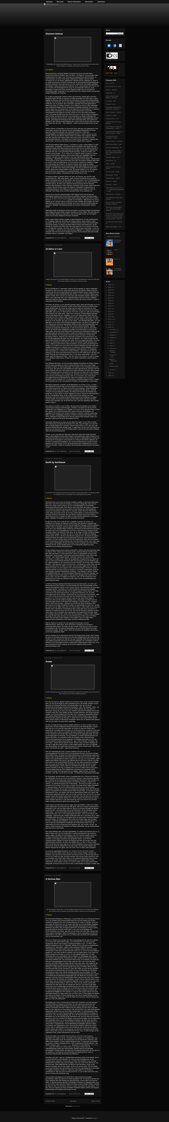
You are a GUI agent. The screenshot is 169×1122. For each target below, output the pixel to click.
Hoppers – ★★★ (111, 115)
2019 (110, 303)
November (113, 332)
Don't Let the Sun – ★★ (113, 86)
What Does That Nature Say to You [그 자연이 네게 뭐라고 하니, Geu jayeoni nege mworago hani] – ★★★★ (114, 216)
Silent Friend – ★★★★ (113, 194)
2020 (110, 300)
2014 (110, 316)
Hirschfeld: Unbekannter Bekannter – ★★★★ (113, 108)
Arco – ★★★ (110, 83)
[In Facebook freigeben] (91, 238)
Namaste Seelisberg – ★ (113, 147)
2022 (110, 295)
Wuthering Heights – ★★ (113, 226)
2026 (110, 284)
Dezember (113, 329)
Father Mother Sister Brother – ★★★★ (112, 97)
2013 (110, 319)
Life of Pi (116, 259)
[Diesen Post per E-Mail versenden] (86, 238)
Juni (111, 340)
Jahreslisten (89, 1)
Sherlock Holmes (54, 34)
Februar (112, 348)
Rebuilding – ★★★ (112, 175)
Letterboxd (101, 1)
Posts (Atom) (76, 1106)
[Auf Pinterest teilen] (93, 238)
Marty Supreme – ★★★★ (114, 141)
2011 (109, 324)
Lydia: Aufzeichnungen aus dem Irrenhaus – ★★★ (114, 132)
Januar (112, 369)
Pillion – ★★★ (110, 164)
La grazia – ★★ (111, 101)
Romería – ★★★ (111, 181)
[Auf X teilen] (89, 238)
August (112, 337)
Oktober (112, 335)
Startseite (49, 1)
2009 (110, 373)
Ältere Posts (95, 1101)
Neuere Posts (50, 1101)
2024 (110, 290)
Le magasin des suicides (118, 269)
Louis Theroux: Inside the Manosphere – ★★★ (114, 127)
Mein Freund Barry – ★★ (114, 144)
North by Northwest (55, 462)
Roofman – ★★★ (111, 184)
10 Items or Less (54, 249)
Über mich (60, 1)
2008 (110, 375)
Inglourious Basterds (113, 236)
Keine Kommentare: (75, 238)
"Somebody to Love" (66, 1045)
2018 (110, 306)
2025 (110, 287)
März (111, 345)
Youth (116, 249)
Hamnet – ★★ (110, 104)
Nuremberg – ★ (111, 160)
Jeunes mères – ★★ (112, 118)
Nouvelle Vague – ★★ (113, 157)
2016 (110, 311)
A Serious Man (53, 879)
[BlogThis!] (87, 238)
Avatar (49, 661)
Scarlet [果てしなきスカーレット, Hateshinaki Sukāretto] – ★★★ (114, 189)
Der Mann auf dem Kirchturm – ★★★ (112, 137)
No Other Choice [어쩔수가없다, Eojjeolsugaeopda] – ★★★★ (114, 152)
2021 (110, 298)
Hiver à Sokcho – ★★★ (113, 112)
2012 (110, 322)
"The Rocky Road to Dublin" (59, 199)
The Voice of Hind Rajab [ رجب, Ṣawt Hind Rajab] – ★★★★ (114, 208)
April (111, 343)
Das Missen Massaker (117, 241)
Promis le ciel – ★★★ (113, 172)
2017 (110, 308)
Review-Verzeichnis (74, 1)
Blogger (95, 1118)
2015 (110, 314)
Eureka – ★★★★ (111, 90)
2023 (110, 292)
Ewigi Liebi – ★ (110, 93)
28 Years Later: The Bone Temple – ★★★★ (114, 203)
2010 (110, 327)
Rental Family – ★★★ (113, 178)
